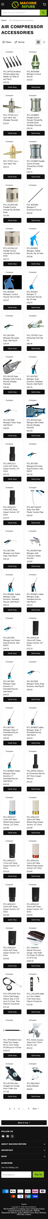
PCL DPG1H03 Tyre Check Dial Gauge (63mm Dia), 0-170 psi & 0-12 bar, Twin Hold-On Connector (11, 999)
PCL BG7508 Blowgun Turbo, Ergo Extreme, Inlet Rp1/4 (35, 683)
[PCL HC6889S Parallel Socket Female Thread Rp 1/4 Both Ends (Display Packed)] (35, 105)
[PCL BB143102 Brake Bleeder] (35, 1074)
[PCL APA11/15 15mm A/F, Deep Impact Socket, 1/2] (35, 628)
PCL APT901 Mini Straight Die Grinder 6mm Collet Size (11, 1085)
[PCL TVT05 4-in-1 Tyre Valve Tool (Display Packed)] (12, 105)
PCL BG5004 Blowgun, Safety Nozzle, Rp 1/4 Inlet (35, 250)
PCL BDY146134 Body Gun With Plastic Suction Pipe (35, 509)
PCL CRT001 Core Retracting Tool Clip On (35, 337)
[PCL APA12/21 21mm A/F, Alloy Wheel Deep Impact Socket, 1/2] (35, 851)
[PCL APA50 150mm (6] (35, 761)
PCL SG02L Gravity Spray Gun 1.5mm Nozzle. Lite (35, 1042)
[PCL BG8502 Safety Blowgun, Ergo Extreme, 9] (12, 761)
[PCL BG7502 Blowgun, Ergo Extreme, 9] (12, 672)
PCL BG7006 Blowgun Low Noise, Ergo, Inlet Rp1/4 (11, 553)
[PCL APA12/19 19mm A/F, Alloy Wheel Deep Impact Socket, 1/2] (35, 807)
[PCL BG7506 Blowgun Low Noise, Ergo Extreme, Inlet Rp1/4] (12, 628)
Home (3, 20)
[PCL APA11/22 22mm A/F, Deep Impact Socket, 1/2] (35, 894)
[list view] (44, 42)
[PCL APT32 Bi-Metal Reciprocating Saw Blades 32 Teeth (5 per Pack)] (12, 62)
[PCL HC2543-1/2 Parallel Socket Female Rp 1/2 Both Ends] (12, 239)
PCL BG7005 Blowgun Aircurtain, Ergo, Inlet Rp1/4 (11, 337)
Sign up (38, 1174)
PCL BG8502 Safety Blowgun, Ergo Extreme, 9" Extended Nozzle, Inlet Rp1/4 (11, 776)
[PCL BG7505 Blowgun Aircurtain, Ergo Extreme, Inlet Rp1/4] (35, 454)
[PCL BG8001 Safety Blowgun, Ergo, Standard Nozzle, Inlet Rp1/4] (35, 585)
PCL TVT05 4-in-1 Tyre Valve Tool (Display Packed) (10, 117)
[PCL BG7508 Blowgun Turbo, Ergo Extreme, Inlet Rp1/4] (35, 672)
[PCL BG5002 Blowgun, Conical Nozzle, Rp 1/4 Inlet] (12, 282)
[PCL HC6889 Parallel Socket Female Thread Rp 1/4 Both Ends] (35, 151)
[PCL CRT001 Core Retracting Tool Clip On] (35, 326)
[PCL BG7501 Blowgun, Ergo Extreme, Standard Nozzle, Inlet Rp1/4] (35, 367)
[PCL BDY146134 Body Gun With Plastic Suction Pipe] (35, 497)
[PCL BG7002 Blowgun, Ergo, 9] (12, 718)
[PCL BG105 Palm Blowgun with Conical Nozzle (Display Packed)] (12, 367)
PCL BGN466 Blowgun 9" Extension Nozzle (34, 207)
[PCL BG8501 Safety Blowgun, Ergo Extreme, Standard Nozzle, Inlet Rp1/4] (12, 585)
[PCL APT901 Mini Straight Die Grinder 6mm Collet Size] (12, 1074)
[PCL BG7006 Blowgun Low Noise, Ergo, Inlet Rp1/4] (12, 541)
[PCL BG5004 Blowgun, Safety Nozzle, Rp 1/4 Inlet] (35, 239)
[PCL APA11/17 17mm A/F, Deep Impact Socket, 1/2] (12, 851)
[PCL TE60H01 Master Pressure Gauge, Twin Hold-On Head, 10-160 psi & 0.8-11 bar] (35, 938)
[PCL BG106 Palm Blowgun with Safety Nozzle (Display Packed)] (35, 410)
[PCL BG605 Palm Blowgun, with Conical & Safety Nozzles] (35, 541)
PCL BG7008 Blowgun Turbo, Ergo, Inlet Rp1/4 (12, 422)
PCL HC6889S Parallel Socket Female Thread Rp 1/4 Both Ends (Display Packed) (34, 120)
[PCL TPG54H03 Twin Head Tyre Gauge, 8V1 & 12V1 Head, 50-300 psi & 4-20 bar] (12, 1030)
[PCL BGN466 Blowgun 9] (35, 195)
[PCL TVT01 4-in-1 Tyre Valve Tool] (12, 151)
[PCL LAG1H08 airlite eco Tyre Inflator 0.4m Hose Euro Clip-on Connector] (35, 984)
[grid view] (38, 42)
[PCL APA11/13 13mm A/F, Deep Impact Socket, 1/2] (12, 497)
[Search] (43, 12)
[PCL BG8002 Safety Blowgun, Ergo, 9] (35, 718)
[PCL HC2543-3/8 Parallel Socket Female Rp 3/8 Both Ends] (12, 195)
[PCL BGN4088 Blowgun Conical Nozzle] (35, 62)
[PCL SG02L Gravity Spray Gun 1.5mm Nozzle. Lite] (35, 1030)
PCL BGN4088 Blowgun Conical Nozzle (34, 74)
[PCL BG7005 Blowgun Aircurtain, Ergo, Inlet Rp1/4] (12, 326)
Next (35, 1109)
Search (24, 1204)
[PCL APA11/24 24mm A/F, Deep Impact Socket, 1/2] (12, 938)
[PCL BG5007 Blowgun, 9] (35, 282)
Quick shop (12, 87)
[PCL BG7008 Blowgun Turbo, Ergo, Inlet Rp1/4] (12, 410)
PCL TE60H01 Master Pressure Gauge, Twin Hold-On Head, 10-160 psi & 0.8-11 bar (35, 953)
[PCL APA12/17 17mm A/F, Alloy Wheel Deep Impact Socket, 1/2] (12, 807)
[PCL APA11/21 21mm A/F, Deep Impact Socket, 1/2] (12, 894)
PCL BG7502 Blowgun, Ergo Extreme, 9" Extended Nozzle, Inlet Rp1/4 (10, 686)
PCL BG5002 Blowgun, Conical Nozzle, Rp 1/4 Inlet (11, 294)
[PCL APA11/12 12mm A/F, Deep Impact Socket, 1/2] (12, 454)
